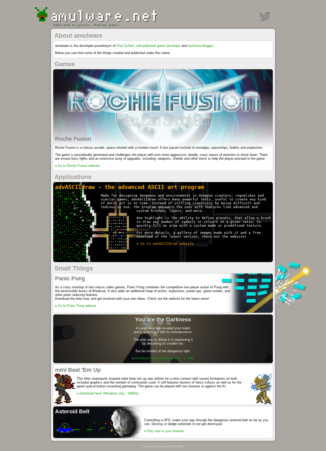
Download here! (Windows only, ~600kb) (108, 393)
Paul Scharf (125, 46)
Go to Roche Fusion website (79, 166)
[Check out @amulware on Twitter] (265, 16)
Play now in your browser (165, 431)
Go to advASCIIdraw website (167, 243)
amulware (161, 446)
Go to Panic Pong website (77, 306)
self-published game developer (158, 46)
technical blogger (200, 46)
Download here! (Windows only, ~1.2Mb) (164, 358)
